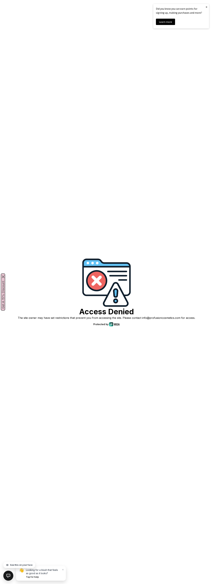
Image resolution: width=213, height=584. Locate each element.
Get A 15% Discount (3, 295)
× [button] (206, 7)
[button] (8, 576)
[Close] (3, 277)
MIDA (117, 324)
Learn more (165, 21)
